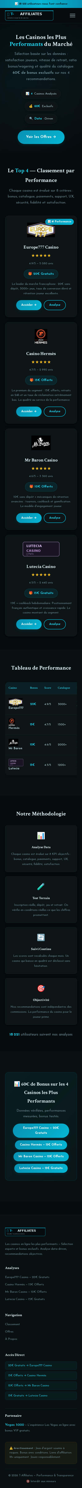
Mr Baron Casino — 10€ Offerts (41, 1156)
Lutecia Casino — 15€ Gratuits (41, 1168)
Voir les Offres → (41, 137)
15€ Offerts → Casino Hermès (27, 1375)
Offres (9, 1331)
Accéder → (29, 305)
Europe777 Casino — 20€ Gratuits (41, 1130)
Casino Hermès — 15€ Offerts (41, 1144)
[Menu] (72, 15)
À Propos (11, 1339)
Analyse (54, 305)
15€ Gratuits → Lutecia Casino (28, 1395)
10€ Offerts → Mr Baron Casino (28, 1385)
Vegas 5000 (14, 1425)
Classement (12, 1324)
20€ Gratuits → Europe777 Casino (30, 1365)
